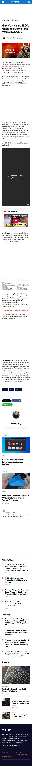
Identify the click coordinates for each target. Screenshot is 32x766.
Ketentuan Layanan (21, 754)
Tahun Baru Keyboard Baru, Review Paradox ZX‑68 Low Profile (21, 703)
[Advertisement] (16, 10)
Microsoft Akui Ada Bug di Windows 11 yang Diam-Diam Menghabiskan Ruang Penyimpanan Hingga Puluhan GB (17, 567)
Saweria (13, 381)
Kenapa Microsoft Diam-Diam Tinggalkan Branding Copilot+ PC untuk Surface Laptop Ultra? (17, 654)
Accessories (5, 686)
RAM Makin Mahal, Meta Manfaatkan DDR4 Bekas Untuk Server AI (17, 580)
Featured (14, 699)
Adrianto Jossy (12, 37)
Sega (11, 389)
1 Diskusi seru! (19, 39)
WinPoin (15, 1)
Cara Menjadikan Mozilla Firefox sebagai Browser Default (13, 462)
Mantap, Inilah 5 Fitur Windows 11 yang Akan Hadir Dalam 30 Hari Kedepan (17, 632)
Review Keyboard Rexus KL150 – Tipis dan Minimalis (15, 690)
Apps (4, 20)
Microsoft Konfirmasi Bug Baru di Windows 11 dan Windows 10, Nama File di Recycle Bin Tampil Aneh (17, 643)
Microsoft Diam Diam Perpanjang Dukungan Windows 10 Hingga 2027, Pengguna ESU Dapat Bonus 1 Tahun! (17, 622)
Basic (4, 455)
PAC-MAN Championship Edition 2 (13, 66)
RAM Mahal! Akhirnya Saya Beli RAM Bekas (20, 715)
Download (10, 20)
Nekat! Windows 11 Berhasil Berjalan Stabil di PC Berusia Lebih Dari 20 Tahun (15, 604)
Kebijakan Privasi (7, 756)
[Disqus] (16, 530)
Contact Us (5, 753)
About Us (18, 753)
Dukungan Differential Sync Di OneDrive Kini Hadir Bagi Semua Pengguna (15, 497)
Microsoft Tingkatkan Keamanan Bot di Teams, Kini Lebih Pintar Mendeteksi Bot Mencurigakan (17, 592)
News (14, 20)
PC (18, 20)
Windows (18, 389)
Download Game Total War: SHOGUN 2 (16, 310)
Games (5, 389)
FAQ (3, 754)
